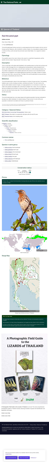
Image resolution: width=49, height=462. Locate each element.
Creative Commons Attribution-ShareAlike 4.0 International (45, 250)
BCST (3, 114)
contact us (5, 182)
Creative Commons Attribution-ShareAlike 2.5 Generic (45, 229)
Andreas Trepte (40, 229)
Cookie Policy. (8, 454)
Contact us (44, 424)
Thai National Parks (12, 2)
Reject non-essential (24, 457)
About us (39, 424)
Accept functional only (11, 457)
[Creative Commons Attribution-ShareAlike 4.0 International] (37, 311)
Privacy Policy (33, 424)
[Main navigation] (1, 2)
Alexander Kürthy (40, 250)
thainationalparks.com (7, 427)
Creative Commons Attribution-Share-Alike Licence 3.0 (26, 104)
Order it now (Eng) (5, 413)
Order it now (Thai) (5, 415)
